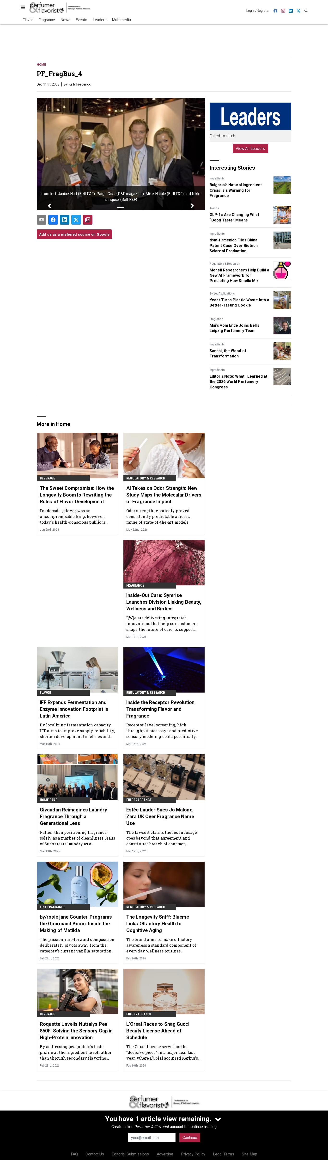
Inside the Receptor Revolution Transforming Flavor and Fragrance (160, 709)
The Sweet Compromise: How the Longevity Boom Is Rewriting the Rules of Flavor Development (77, 494)
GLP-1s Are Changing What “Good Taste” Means (234, 217)
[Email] (41, 220)
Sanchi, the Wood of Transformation (228, 353)
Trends (214, 208)
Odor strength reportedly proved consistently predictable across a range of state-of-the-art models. (158, 516)
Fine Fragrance (139, 800)
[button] (49, 205)
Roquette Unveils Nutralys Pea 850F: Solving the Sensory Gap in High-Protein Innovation (76, 1030)
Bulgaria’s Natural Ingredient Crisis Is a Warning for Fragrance (236, 190)
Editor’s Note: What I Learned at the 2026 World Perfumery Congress (238, 381)
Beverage (47, 478)
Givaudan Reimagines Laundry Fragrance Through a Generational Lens (73, 816)
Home (41, 64)
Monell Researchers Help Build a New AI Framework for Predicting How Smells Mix (239, 275)
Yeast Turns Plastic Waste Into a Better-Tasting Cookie (239, 302)
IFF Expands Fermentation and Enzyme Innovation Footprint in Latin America (74, 709)
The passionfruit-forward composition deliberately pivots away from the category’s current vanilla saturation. (77, 945)
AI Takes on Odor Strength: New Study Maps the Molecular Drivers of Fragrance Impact (163, 494)
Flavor (45, 692)
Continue (189, 1137)
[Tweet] (76, 220)
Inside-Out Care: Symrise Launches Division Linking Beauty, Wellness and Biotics (163, 602)
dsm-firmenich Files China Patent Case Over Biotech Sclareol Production (234, 245)
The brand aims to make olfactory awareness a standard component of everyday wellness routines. (161, 945)
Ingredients (217, 178)
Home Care (48, 800)
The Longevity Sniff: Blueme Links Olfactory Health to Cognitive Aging (157, 923)
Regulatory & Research (225, 263)
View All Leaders (250, 148)
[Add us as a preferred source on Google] (87, 220)
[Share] (53, 220)
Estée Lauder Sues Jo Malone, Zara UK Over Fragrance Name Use (160, 816)
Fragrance (216, 319)
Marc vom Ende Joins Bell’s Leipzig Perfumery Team (235, 328)
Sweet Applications (222, 293)
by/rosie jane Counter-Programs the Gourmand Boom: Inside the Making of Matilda (76, 923)
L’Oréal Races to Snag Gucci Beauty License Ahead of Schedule (157, 1030)
